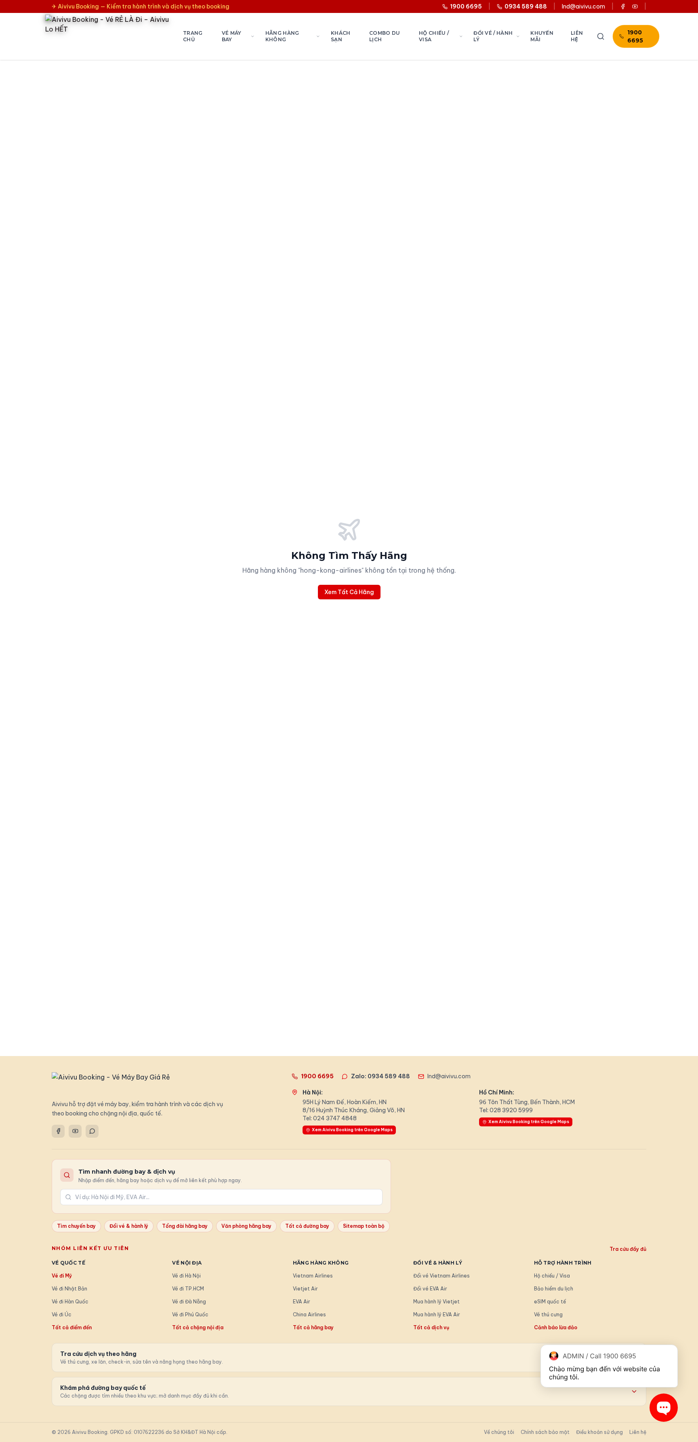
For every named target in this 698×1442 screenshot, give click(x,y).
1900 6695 (635, 36)
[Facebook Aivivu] (623, 6)
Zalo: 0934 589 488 (380, 1076)
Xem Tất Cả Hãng (349, 592)
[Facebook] (58, 1131)
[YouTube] (75, 1131)
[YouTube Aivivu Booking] (635, 6)
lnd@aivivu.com (583, 6)
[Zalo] (92, 1131)
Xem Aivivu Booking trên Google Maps (352, 1129)
